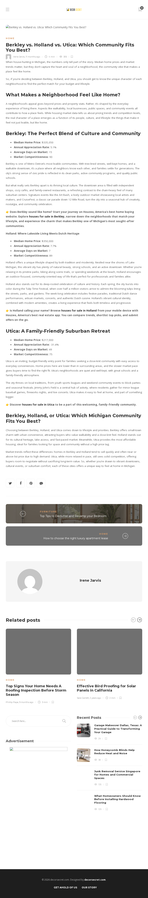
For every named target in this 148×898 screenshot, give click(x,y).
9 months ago (26, 702)
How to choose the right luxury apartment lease (75, 538)
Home (10, 38)
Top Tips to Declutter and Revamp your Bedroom (73, 516)
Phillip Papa (12, 702)
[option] (38, 665)
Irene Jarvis (19, 56)
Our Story (89, 887)
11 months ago (33, 56)
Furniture (48, 511)
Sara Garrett (83, 698)
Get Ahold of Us (65, 887)
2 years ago (95, 698)
